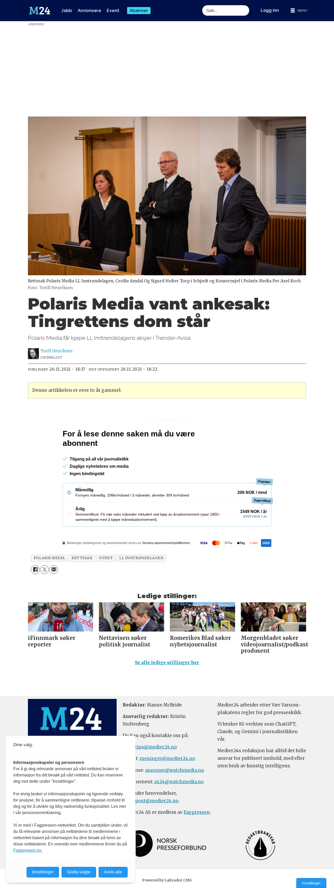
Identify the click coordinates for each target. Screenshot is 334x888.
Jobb (66, 10)
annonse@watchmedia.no (174, 793)
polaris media (49, 580)
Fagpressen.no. (27, 850)
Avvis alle (113, 872)
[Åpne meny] (299, 10)
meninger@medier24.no (167, 781)
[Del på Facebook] (35, 592)
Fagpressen (197, 835)
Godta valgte (79, 872)
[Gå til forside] (39, 11)
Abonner (139, 10)
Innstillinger (311, 883)
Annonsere (89, 10)
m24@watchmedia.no (178, 804)
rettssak (81, 580)
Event (113, 10)
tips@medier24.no (156, 769)
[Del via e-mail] (53, 592)
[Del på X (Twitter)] (44, 592)
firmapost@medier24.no (150, 823)
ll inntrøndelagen (141, 580)
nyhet (106, 580)
